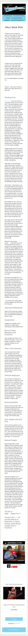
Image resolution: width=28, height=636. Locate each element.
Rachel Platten (8, 101)
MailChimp (17, 623)
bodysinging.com (15, 629)
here (16, 517)
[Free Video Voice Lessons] (14, 599)
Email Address (14, 609)
